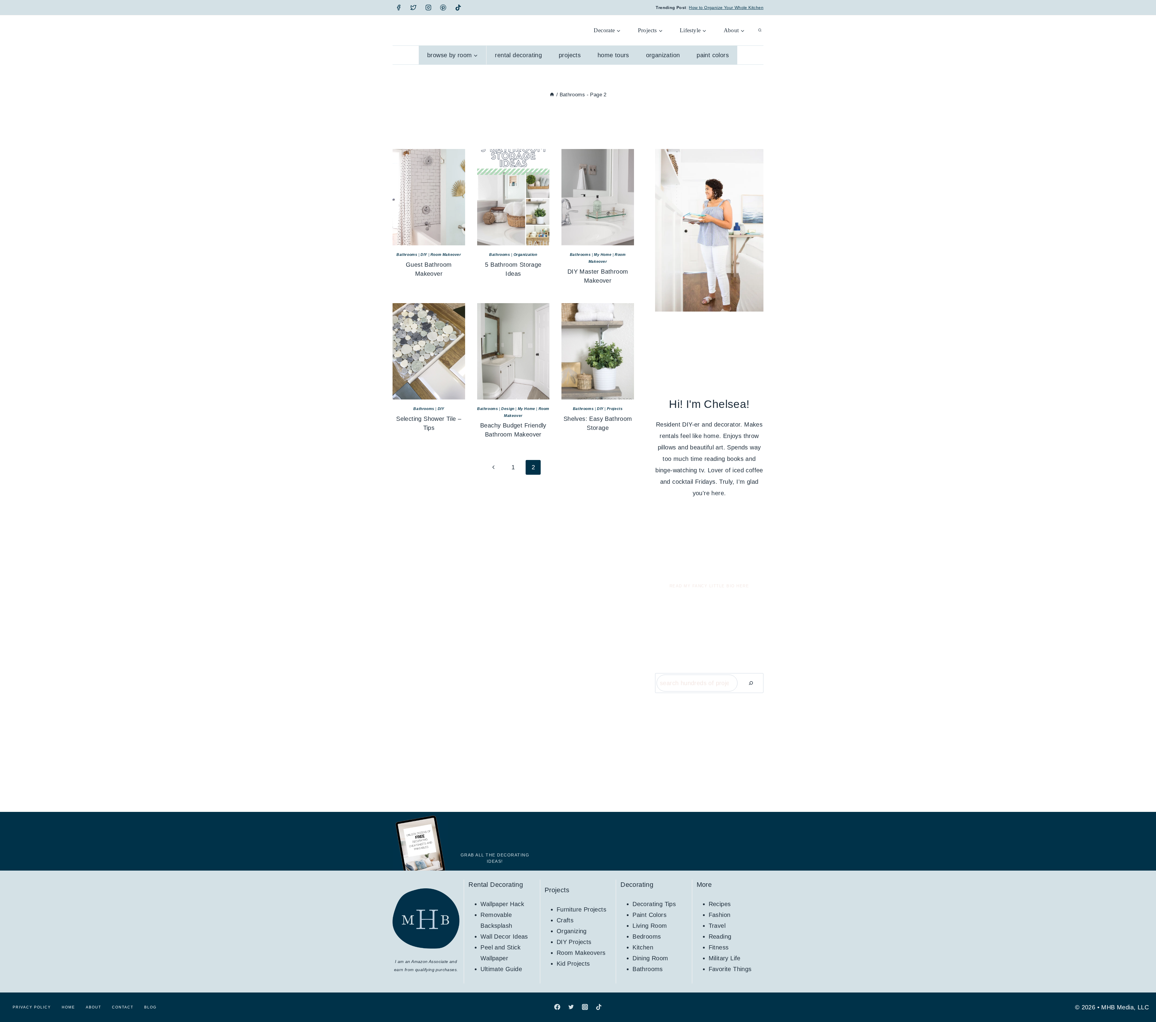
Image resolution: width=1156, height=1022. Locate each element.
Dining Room (650, 958)
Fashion (720, 915)
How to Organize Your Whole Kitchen (726, 7)
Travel (717, 925)
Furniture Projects (581, 909)
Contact (122, 1007)
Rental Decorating (518, 55)
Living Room (649, 925)
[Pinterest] (443, 8)
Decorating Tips (654, 904)
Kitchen (642, 947)
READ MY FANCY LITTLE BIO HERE (709, 586)
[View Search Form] (759, 30)
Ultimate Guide (501, 969)
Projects (570, 55)
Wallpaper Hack (502, 904)
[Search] (751, 683)
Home (68, 1007)
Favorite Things (730, 969)
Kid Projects (573, 963)
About (93, 1007)
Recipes (720, 904)
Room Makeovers (581, 952)
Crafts (565, 920)
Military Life (725, 958)
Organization (663, 55)
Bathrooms (406, 255)
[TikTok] (458, 8)
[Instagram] (428, 8)
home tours (613, 55)
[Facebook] (399, 8)
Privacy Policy (32, 1007)
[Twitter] (413, 8)
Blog (150, 1007)
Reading (720, 936)
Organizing (572, 931)
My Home (602, 255)
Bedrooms (646, 936)
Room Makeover (445, 255)
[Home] (552, 95)
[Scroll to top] (1141, 998)
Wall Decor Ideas (504, 936)
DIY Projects (574, 942)
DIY (424, 255)
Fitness (719, 947)
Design (507, 409)
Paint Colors (713, 55)
